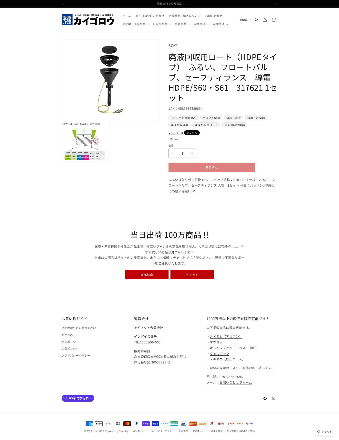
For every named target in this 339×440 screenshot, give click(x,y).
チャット (192, 275)
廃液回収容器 (179, 125)
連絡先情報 (217, 430)
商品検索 (147, 275)
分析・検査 (233, 118)
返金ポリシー (140, 430)
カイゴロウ (99, 431)
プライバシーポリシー (76, 355)
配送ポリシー (70, 342)
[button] (135, 24)
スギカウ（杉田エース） (227, 359)
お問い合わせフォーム (236, 382)
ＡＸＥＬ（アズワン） (226, 336)
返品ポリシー (70, 349)
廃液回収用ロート (206, 125)
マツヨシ (216, 342)
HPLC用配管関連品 (183, 118)
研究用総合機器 (234, 125)
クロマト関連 (211, 118)
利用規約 (67, 335)
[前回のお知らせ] (63, 3)
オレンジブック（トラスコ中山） (234, 347)
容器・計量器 (256, 118)
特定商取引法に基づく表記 (79, 328)
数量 (171, 145)
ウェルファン (219, 353)
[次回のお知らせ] (276, 3)
